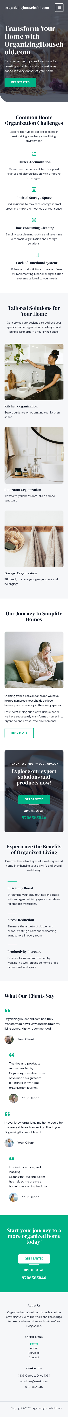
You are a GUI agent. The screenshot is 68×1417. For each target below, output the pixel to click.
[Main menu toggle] (59, 7)
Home (34, 1344)
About (34, 1348)
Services (34, 1353)
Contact (34, 1357)
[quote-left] (7, 1010)
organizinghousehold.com (27, 7)
